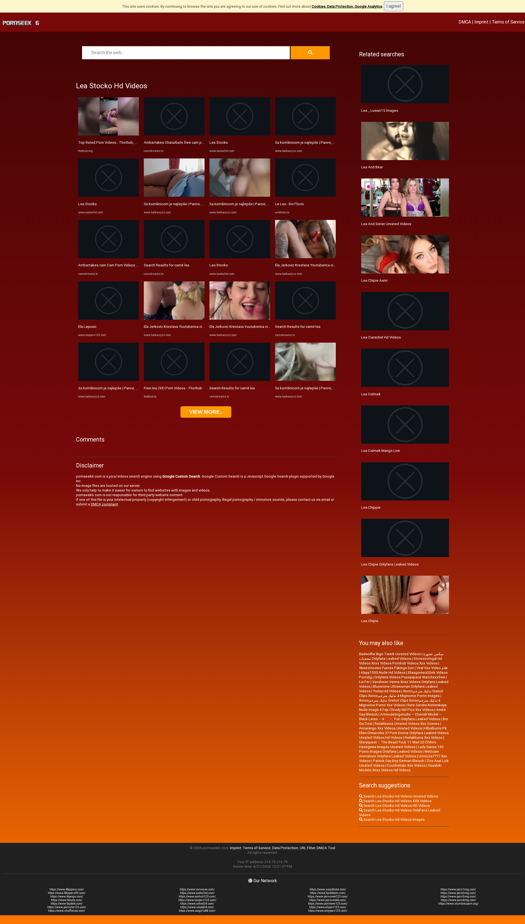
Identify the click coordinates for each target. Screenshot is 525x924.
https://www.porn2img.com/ (458, 893)
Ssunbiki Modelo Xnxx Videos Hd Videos (400, 767)
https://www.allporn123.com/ (327, 907)
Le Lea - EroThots (289, 204)
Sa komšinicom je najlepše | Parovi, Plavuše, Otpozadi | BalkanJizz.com (135, 388)
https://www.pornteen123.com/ (328, 903)
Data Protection (285, 848)
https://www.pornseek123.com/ (328, 896)
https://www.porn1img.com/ (458, 889)
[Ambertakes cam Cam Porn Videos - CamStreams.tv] (108, 257)
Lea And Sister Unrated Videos (386, 224)
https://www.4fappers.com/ (66, 889)
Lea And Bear (372, 167)
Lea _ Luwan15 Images (379, 110)
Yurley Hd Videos (387, 691)
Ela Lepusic (87, 326)
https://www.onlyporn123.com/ (327, 911)
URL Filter (307, 848)
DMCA (465, 22)
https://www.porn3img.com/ (458, 896)
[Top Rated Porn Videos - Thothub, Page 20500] (108, 134)
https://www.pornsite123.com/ (66, 907)
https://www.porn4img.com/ (458, 900)
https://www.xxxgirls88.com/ (197, 911)
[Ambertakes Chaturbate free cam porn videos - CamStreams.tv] (174, 134)
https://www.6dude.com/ (66, 900)
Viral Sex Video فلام (432, 668)
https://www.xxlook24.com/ (197, 907)
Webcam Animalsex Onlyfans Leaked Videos (399, 753)
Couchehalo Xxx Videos (406, 765)
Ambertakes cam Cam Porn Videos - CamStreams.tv (120, 265)
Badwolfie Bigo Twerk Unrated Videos (390, 654)
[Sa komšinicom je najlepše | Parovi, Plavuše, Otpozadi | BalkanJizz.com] (108, 379)
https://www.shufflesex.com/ (66, 911)
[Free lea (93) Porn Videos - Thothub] (174, 379)
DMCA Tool (326, 848)
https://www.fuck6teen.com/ (328, 893)
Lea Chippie (371, 507)
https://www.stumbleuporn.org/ (458, 903)
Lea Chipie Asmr (374, 280)
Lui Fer (364, 681)
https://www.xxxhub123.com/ (197, 896)
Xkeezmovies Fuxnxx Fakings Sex (386, 668)
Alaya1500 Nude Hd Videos (383, 672)
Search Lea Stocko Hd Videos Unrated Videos (400, 796)
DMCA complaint (104, 504)
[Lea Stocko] (108, 195)
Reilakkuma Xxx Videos (423, 737)
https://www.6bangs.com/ (66, 896)
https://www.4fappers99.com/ (67, 893)
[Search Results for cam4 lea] (174, 257)
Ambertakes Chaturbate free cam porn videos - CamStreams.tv (195, 142)
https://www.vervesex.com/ (197, 889)
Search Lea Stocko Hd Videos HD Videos (396, 805)
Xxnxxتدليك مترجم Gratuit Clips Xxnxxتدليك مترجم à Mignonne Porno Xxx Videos (399, 702)
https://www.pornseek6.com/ (327, 900)
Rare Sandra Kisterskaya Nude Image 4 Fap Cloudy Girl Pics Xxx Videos (403, 707)
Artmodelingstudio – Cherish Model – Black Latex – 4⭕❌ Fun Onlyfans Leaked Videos (400, 716)
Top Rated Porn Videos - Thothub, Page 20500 (116, 142)
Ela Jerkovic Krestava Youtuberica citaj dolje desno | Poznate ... (195, 326)
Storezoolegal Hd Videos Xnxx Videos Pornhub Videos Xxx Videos (400, 661)
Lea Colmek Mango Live (380, 450)
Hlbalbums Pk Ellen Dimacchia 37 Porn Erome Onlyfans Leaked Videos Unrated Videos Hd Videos (404, 733)
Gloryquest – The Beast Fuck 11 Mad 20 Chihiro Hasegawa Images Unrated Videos (397, 744)
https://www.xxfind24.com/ (197, 903)
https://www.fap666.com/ (67, 903)
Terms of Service (508, 22)
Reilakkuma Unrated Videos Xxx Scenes (407, 723)
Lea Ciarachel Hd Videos (381, 337)
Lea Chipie (369, 621)
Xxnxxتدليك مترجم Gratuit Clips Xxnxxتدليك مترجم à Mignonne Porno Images (401, 693)
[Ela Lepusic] (108, 318)
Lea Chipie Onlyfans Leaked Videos (390, 564)
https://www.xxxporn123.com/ (197, 900)
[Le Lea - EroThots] (305, 195)
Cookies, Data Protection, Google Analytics (347, 6)
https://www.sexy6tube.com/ (328, 889)
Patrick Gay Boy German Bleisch (398, 760)
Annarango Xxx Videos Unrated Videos (390, 728)
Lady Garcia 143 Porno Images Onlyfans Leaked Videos (401, 749)
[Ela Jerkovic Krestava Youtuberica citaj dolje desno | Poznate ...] (174, 318)
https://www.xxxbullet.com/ (197, 893)
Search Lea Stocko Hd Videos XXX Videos (397, 801)
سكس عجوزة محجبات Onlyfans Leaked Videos (401, 656)
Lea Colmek (371, 394)
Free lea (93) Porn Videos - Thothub (173, 388)
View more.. (206, 412)
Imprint (481, 22)
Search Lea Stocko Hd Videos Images (394, 819)
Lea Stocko (87, 204)
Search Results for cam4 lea (166, 265)
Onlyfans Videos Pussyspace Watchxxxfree (409, 677)
